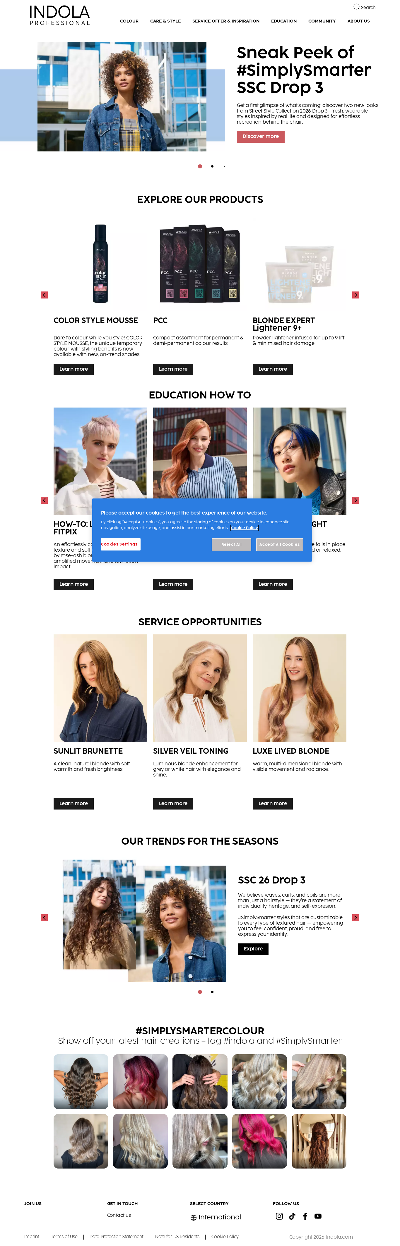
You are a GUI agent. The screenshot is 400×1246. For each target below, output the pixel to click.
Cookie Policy (244, 528)
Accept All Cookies (279, 544)
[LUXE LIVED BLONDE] (299, 723)
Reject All (231, 544)
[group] (200, 103)
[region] (202, 530)
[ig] (279, 1216)
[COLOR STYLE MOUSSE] (100, 295)
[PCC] (200, 295)
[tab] (200, 166)
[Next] (355, 295)
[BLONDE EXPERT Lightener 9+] (299, 295)
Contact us (119, 1215)
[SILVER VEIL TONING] (200, 723)
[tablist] (200, 166)
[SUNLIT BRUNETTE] (100, 723)
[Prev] (45, 295)
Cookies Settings (119, 544)
